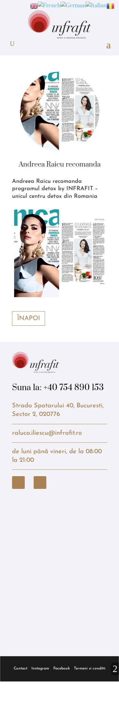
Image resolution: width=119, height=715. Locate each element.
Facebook (61, 668)
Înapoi (28, 318)
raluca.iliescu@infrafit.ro (47, 433)
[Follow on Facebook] (18, 482)
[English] (34, 5)
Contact (20, 668)
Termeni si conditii (89, 668)
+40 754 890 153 (73, 388)
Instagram (40, 668)
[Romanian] (110, 5)
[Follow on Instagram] (40, 482)
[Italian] (96, 5)
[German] (73, 5)
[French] (49, 5)
